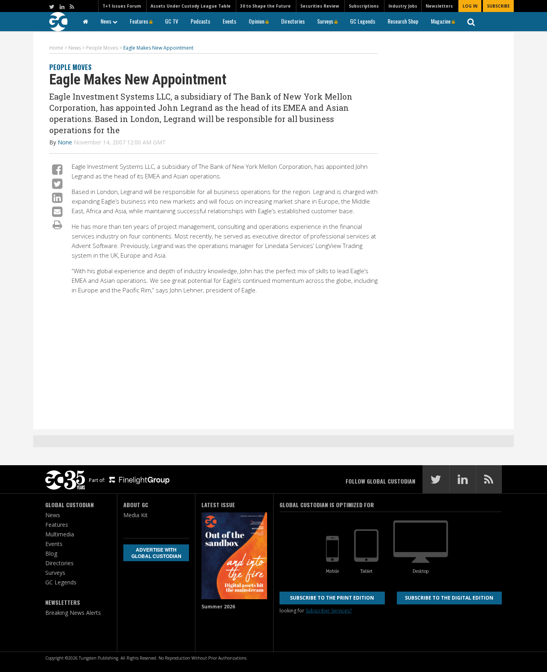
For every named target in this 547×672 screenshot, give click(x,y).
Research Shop (403, 21)
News (107, 21)
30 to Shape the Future (265, 6)
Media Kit (135, 515)
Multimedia (59, 534)
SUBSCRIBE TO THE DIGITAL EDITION (449, 597)
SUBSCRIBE (498, 6)
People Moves (70, 67)
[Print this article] (57, 224)
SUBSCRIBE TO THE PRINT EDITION (332, 597)
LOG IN (470, 6)
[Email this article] (57, 211)
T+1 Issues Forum (122, 6)
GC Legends (362, 21)
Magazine (441, 21)
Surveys (325, 21)
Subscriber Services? (329, 610)
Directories (293, 21)
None (65, 142)
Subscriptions (364, 6)
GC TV (171, 21)
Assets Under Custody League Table (191, 6)
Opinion (257, 21)
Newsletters (439, 6)
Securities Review (319, 6)
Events (229, 21)
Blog (51, 553)
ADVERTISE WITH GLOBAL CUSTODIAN (156, 553)
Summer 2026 (218, 606)
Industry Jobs (402, 6)
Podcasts (200, 21)
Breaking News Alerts (73, 612)
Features (139, 21)
